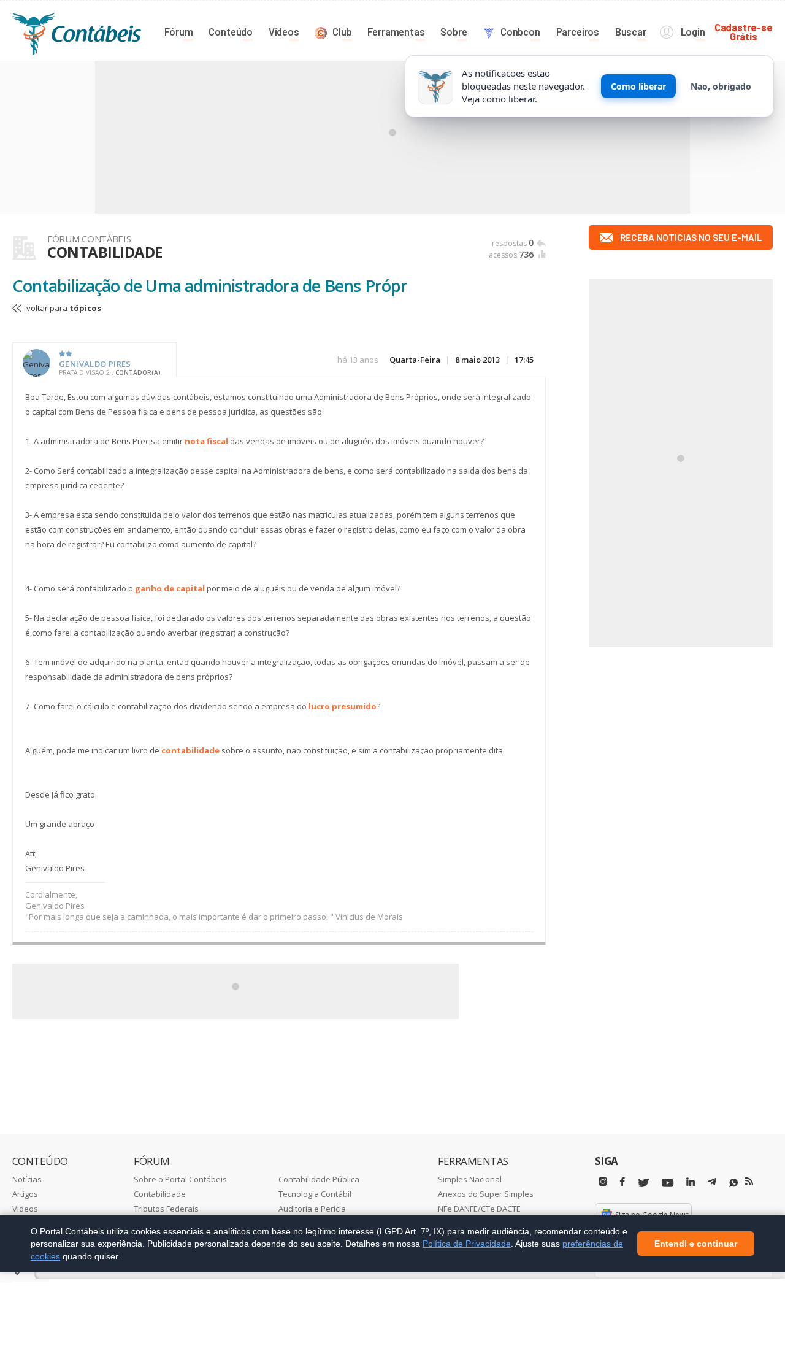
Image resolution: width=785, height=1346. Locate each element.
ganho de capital (170, 588)
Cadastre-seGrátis (743, 31)
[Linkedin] (691, 1182)
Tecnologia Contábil (314, 1193)
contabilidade (190, 750)
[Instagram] (603, 1182)
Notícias (27, 1179)
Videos (25, 1208)
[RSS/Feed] (749, 1181)
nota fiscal (206, 441)
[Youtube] (667, 1183)
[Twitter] (643, 1183)
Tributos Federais (166, 1208)
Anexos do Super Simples (486, 1193)
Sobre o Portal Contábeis (180, 1179)
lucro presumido (342, 706)
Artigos (25, 1193)
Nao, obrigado (721, 86)
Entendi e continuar (695, 1244)
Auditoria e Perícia (312, 1208)
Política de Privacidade (467, 1243)
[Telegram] (712, 1183)
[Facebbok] (622, 1182)
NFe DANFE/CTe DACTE (479, 1208)
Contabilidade (160, 1193)
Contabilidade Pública (318, 1179)
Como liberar (638, 86)
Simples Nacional (470, 1179)
